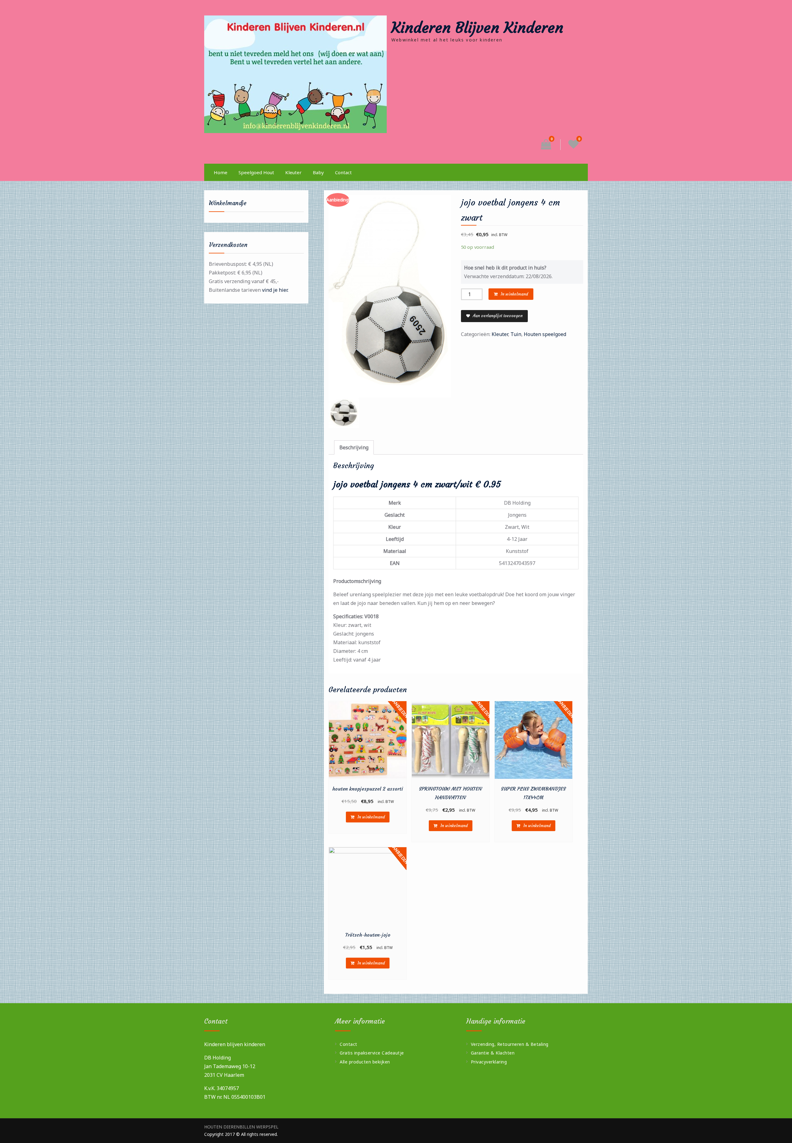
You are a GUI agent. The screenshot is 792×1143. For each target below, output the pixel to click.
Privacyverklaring (489, 1062)
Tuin (515, 334)
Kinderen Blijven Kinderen (477, 27)
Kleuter (293, 172)
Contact (343, 172)
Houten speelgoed (545, 334)
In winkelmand (514, 294)
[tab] (354, 447)
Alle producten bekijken (365, 1062)
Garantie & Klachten (493, 1053)
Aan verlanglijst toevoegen (497, 315)
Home (220, 172)
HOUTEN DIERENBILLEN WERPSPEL (241, 1127)
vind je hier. (275, 290)
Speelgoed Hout (256, 172)
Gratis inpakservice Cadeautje (372, 1053)
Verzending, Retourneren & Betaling (510, 1044)
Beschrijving (353, 447)
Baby (318, 172)
